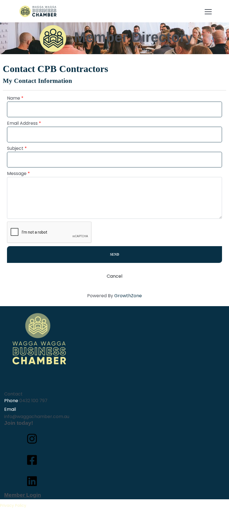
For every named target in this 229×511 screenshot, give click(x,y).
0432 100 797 (33, 400)
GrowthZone (128, 295)
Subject (15, 148)
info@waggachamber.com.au (36, 416)
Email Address (22, 123)
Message (17, 173)
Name (13, 98)
